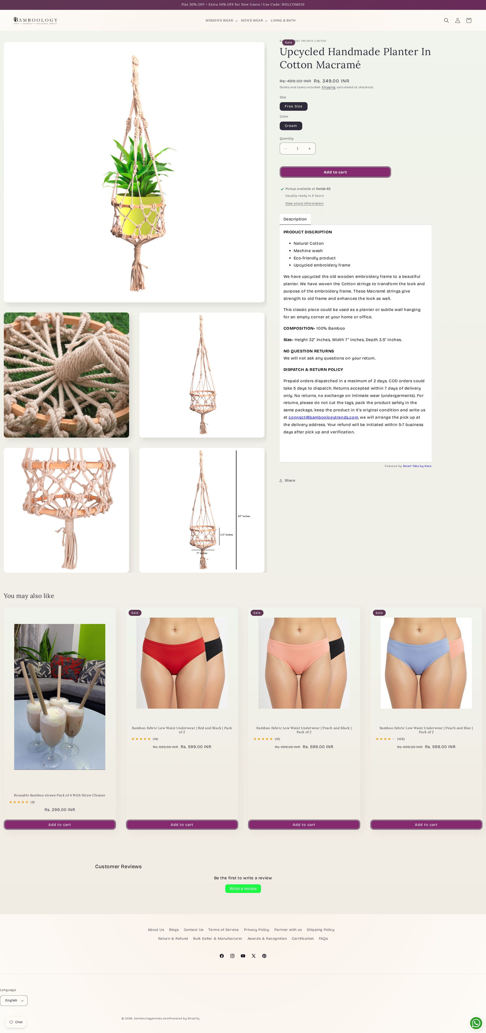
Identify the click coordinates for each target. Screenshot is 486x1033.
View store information (304, 203)
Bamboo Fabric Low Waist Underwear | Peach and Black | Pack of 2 (304, 730)
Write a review (243, 888)
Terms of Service (223, 930)
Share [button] (290, 480)
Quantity (287, 139)
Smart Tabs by (413, 466)
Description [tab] (295, 219)
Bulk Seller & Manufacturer (217, 938)
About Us (156, 930)
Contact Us (194, 930)
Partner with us (288, 930)
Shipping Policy (320, 930)
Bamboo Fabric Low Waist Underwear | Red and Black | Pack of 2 (182, 730)
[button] (222, 20)
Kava (427, 466)
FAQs (323, 938)
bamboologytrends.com (151, 1018)
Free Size (293, 106)
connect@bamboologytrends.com (323, 417)
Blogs (174, 930)
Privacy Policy (256, 930)
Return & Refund (173, 938)
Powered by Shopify (184, 1018)
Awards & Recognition (267, 938)
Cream (291, 126)
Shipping (329, 87)
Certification (303, 938)
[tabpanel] (356, 343)
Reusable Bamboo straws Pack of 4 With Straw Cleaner (60, 795)
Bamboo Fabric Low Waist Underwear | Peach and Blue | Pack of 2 (426, 730)
